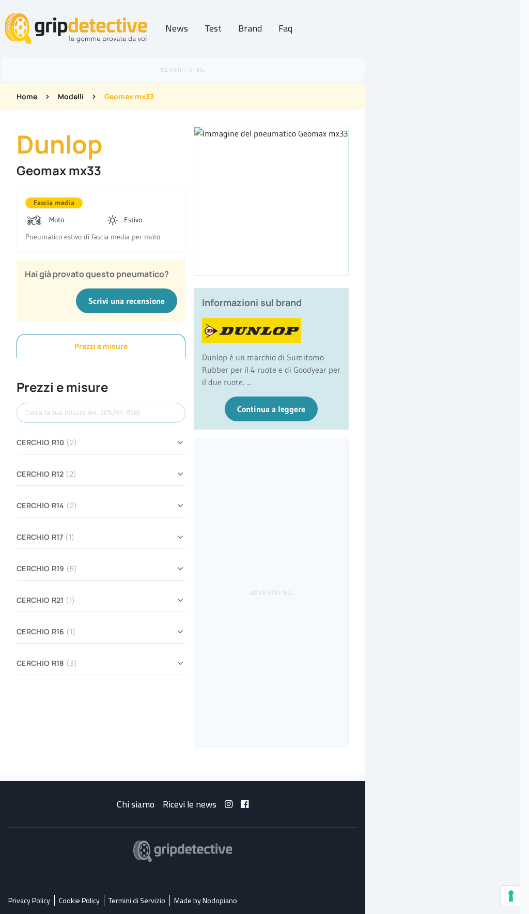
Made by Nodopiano (205, 900)
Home (27, 96)
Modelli (71, 96)
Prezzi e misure (101, 346)
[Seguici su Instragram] (228, 804)
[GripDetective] (182, 851)
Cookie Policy (79, 900)
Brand (250, 28)
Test (213, 28)
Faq (285, 28)
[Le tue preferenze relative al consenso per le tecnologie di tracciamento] (511, 896)
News (176, 28)
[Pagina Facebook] (244, 804)
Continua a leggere (271, 409)
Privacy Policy (29, 900)
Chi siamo (135, 804)
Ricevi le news (189, 804)
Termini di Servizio (136, 900)
